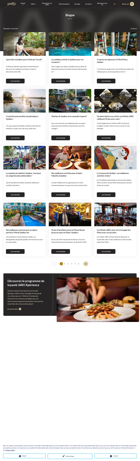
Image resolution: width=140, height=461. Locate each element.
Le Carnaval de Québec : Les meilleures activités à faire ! (113, 174)
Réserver (125, 4)
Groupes (77, 4)
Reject (24, 456)
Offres (33, 4)
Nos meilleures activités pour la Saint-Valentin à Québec (67, 174)
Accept (115, 456)
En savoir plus (12, 309)
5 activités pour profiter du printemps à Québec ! (22, 117)
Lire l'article (15, 81)
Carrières (88, 4)
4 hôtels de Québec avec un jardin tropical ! (69, 116)
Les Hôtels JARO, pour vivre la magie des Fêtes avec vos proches (114, 231)
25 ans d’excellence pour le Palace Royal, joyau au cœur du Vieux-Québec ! (68, 231)
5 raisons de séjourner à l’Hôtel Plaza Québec (112, 60)
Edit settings (70, 456)
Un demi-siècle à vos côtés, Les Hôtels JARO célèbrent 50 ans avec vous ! (115, 117)
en (115, 4)
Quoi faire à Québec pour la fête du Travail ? (24, 59)
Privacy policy (10, 450)
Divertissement (64, 4)
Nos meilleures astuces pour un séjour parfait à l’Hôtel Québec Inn (21, 231)
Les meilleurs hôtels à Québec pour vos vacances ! (67, 60)
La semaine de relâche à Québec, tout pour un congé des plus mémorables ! (23, 174)
